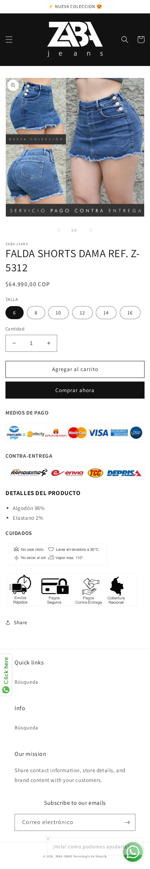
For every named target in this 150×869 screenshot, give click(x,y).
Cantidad (14, 329)
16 (130, 312)
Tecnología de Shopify (90, 856)
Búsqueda (26, 682)
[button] (9, 40)
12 (82, 312)
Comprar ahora (75, 390)
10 (58, 312)
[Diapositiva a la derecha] (91, 230)
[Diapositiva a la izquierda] (59, 230)
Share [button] (20, 622)
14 (106, 312)
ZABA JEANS (63, 856)
